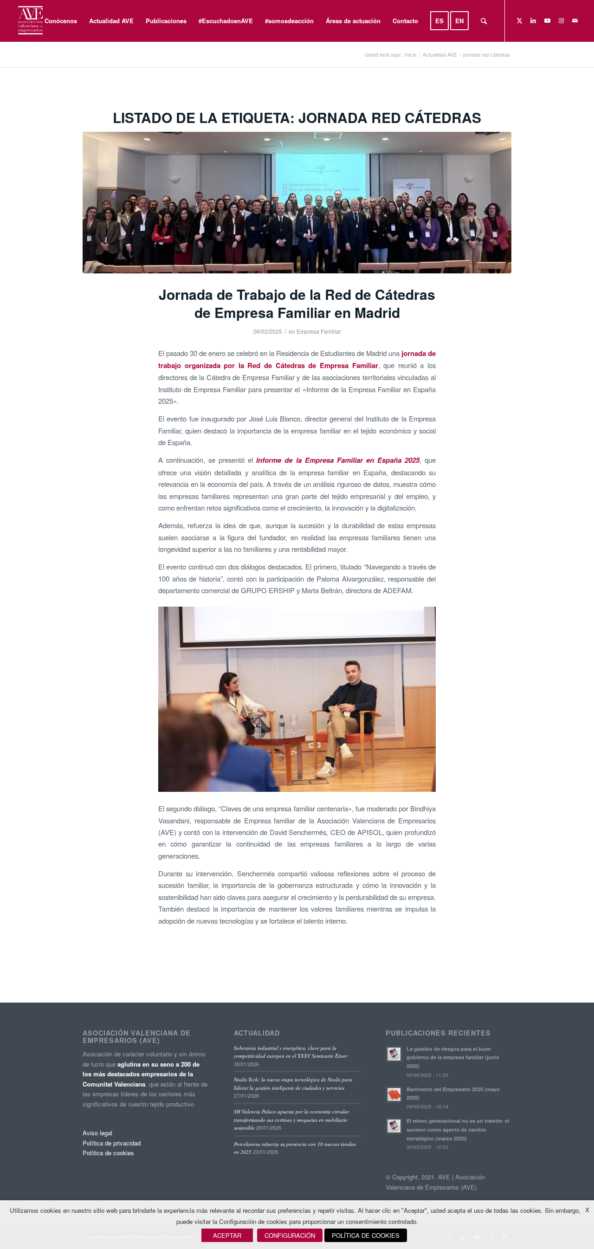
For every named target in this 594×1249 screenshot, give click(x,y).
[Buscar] (484, 21)
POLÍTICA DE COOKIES (366, 1235)
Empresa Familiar (319, 331)
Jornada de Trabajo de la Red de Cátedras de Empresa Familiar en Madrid (297, 303)
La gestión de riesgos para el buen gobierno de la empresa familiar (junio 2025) (453, 1057)
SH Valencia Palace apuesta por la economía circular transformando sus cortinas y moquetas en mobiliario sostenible (291, 1119)
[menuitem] (61, 21)
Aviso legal (97, 1132)
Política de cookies (108, 1152)
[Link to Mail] (575, 20)
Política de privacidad (112, 1143)
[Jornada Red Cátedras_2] (297, 202)
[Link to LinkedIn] (533, 20)
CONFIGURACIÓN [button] (290, 1235)
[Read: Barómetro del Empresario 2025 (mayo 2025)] (394, 1094)
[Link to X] (519, 20)
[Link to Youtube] (547, 20)
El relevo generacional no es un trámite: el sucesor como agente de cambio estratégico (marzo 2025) (458, 1129)
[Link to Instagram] (561, 20)
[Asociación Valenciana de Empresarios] (30, 21)
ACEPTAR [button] (227, 1235)
